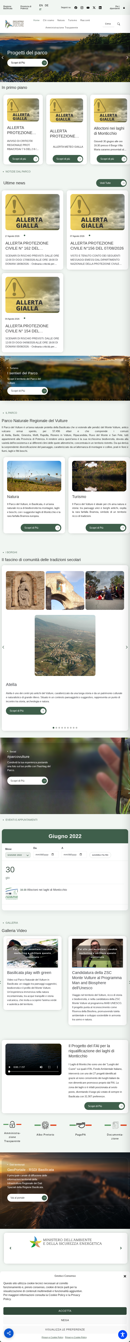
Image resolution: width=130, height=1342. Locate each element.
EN (41, 5)
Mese (8, 849)
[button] (125, 1276)
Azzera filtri (100, 855)
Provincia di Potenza (25, 7)
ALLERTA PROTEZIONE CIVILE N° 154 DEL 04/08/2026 (26, 331)
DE (46, 5)
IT (40, 9)
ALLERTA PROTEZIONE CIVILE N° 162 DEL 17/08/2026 (26, 248)
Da (35, 848)
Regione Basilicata (7, 7)
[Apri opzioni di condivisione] (9, 1333)
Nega (65, 1320)
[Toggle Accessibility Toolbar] (122, 1334)
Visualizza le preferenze (65, 1329)
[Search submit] (118, 24)
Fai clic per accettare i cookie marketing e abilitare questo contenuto (32, 953)
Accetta (65, 1310)
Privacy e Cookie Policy (52, 1337)
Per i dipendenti (115, 7)
